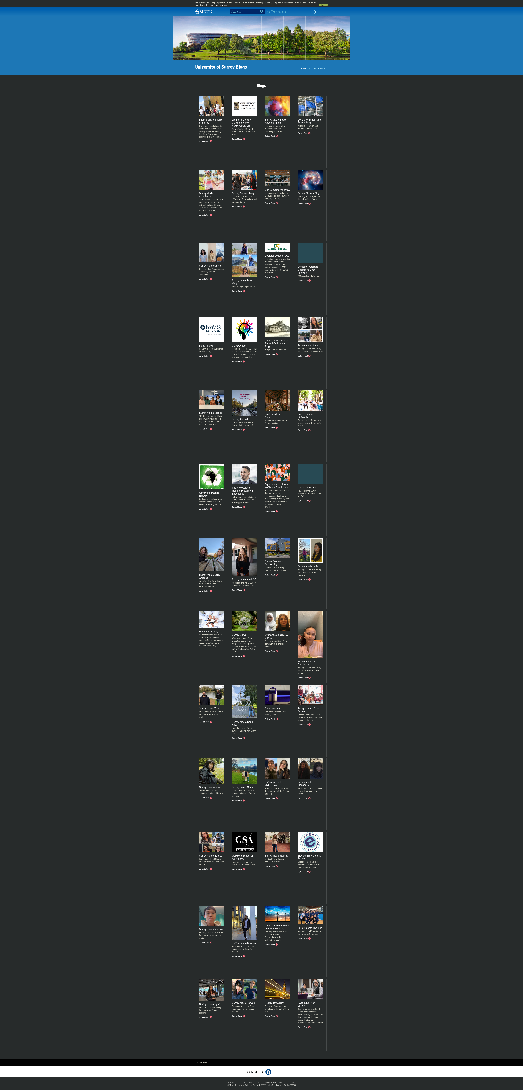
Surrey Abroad (240, 419)
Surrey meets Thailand (310, 927)
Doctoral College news (277, 255)
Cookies (265, 1082)
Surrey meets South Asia (243, 723)
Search (261, 11)
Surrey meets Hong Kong (242, 281)
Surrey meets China (210, 265)
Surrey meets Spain (242, 787)
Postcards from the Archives (275, 415)
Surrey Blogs (202, 1062)
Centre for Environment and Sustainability (277, 927)
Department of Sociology (305, 415)
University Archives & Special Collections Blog (276, 343)
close (323, 5)
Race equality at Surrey (306, 1004)
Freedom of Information (288, 1082)
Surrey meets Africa (308, 345)
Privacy (257, 1082)
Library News (206, 345)
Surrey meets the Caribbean (307, 663)
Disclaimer (273, 1082)
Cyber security (272, 708)
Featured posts (319, 68)
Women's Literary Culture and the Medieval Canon (241, 122)
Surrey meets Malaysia (277, 189)
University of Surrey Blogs (221, 67)
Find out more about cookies (218, 5)
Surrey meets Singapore (305, 783)
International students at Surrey (211, 121)
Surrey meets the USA (244, 579)
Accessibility (230, 1082)
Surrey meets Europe (210, 855)
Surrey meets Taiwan (243, 1002)
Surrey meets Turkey (210, 708)
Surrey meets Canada (244, 943)
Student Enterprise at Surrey (309, 857)
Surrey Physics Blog (309, 193)
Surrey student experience (207, 194)
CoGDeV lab (239, 345)
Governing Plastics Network (209, 494)
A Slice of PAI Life (307, 487)
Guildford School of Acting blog (242, 857)
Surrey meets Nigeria (210, 412)
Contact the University (245, 1082)
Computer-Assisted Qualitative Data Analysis (308, 269)
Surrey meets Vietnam (211, 929)
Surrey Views (239, 634)
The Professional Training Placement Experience (242, 490)
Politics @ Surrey (274, 1002)
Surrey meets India (308, 566)
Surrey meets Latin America (209, 576)
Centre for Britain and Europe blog (309, 121)
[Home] (204, 11)
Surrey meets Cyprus (210, 1004)
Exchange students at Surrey (276, 636)
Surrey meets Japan (210, 787)
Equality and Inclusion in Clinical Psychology (277, 485)
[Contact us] (268, 1072)
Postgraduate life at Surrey (308, 709)
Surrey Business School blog (274, 562)
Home (303, 68)
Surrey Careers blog (243, 193)
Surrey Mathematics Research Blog (276, 121)
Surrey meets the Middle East (274, 783)
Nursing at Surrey (208, 631)
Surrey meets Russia (276, 855)
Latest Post (204, 141)
